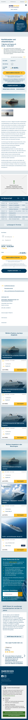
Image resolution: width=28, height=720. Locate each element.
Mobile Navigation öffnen (26, 5)
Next (24, 655)
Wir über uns (13, 1)
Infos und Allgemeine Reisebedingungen (13, 291)
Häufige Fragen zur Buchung (9, 89)
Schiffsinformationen (9, 285)
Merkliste (22, 1)
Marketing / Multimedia (10, 704)
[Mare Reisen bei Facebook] (2, 676)
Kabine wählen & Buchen (13, 72)
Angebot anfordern (12, 85)
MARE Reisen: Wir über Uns (14, 636)
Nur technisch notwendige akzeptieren (14, 712)
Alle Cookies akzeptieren (14, 715)
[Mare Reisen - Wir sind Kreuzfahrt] (7, 671)
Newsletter (3, 1)
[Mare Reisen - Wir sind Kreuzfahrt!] (14, 6)
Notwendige (7, 698)
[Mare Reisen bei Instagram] (5, 676)
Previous (3, 655)
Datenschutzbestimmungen (17, 597)
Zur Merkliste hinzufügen (17, 57)
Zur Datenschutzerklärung (9, 695)
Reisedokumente (8, 288)
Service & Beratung (20, 89)
